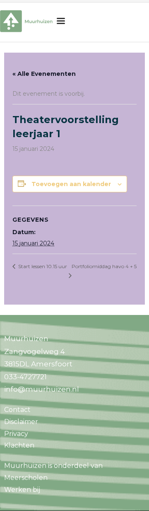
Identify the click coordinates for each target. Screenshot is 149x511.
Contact (17, 410)
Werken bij (22, 490)
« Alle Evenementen (44, 73)
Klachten (19, 445)
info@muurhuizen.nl (41, 389)
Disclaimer (21, 422)
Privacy (16, 434)
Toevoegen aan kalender (71, 184)
